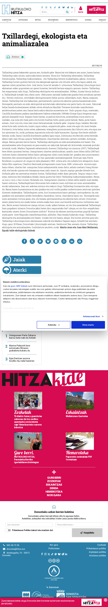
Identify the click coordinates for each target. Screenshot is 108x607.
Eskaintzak (54, 484)
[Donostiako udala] (71, 596)
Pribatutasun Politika (21, 530)
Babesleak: (54, 587)
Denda (54, 488)
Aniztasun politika (97, 555)
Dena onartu (88, 325)
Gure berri (54, 477)
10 (101, 66)
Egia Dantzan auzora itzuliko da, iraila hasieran (21, 359)
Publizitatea (54, 548)
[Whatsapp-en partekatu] (64, 241)
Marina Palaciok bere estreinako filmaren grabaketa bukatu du (19, 348)
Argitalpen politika (97, 552)
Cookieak (101, 545)
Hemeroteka (54, 491)
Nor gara (54, 495)
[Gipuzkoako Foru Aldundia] (38, 596)
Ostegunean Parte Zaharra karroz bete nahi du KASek (22, 336)
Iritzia (38, 20)
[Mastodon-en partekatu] (40, 241)
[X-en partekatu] (32, 241)
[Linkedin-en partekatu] (71, 241)
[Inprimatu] (79, 241)
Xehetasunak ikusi (91, 316)
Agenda (88, 20)
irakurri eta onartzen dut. (32, 530)
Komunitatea (72, 20)
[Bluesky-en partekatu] (48, 241)
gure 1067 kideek (19, 286)
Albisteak (6, 20)
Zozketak (54, 481)
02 (98, 66)
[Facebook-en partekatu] (24, 241)
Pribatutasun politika (96, 548)
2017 (94, 66)
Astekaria (23, 20)
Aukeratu (52, 325)
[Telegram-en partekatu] (56, 241)
